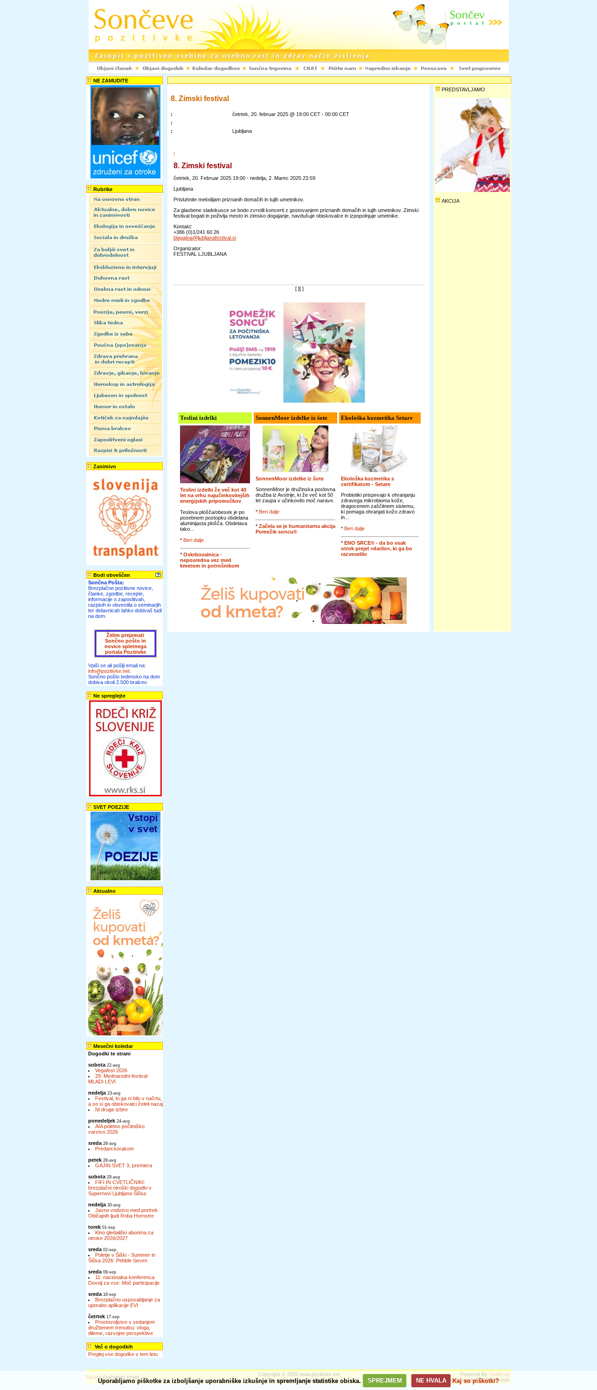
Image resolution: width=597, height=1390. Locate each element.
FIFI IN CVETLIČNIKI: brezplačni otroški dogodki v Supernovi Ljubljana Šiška (120, 1187)
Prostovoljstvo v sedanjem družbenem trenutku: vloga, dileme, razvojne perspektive (121, 1327)
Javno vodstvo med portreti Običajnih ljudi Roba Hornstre (122, 1213)
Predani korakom (114, 1148)
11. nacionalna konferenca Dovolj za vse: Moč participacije (124, 1280)
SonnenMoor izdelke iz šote (290, 478)
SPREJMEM (385, 1380)
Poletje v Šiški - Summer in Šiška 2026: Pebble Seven (121, 1257)
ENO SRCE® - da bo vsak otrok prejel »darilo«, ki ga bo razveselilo (376, 548)
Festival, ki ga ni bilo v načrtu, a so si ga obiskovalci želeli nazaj (125, 1101)
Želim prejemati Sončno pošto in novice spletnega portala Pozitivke (125, 643)
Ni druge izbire (111, 1109)
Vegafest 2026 (111, 1070)
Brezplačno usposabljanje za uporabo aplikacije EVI (124, 1302)
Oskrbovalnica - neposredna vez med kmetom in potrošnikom (209, 560)
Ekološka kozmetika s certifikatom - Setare (367, 481)
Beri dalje (193, 540)
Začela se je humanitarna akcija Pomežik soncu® (295, 528)
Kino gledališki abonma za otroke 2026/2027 (120, 1235)
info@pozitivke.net (109, 671)
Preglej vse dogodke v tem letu (123, 1354)
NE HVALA (431, 1380)
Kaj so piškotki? (475, 1380)
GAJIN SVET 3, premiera (123, 1165)
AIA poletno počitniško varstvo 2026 (116, 1129)
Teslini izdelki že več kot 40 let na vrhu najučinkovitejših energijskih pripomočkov (215, 495)
